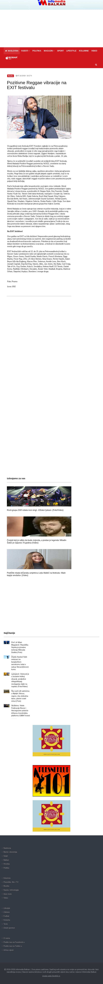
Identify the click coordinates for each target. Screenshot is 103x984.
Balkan (6, 860)
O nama (7, 938)
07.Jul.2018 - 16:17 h (24, 76)
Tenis (6, 924)
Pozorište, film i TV (11, 882)
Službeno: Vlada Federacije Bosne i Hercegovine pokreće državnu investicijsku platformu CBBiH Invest (20, 711)
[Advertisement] (51, 28)
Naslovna (7, 848)
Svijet (6, 856)
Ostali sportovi (9, 928)
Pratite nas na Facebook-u (14, 942)
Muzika (6, 886)
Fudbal (6, 916)
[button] (25, 50)
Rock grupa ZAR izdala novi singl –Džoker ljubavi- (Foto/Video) (35, 510)
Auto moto (8, 894)
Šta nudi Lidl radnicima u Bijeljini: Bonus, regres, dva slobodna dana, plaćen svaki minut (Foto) (20, 696)
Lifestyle (7, 908)
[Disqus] (39, 372)
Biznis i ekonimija (10, 852)
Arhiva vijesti (8, 950)
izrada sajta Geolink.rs (51, 976)
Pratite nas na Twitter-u (13, 946)
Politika (6, 868)
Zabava (7, 912)
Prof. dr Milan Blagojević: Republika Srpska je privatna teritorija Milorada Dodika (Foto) (19, 647)
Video (6, 898)
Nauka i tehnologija (11, 890)
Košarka (7, 920)
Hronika (7, 864)
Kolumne (7, 878)
